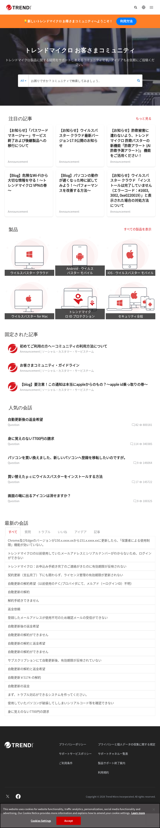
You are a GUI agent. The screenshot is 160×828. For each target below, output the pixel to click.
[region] (80, 815)
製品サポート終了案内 (111, 763)
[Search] (138, 80)
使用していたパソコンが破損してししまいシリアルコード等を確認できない (61, 703)
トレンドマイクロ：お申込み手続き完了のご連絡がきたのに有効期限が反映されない (67, 566)
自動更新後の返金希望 (23, 626)
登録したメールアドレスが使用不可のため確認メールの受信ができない (58, 617)
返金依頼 (14, 609)
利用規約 (103, 772)
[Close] (153, 809)
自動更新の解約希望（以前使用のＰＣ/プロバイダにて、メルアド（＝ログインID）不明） (70, 583)
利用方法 (126, 21)
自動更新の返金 (19, 686)
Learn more (138, 813)
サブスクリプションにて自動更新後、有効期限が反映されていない (54, 660)
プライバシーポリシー (72, 744)
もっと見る (143, 118)
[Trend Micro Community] (19, 7)
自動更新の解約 (19, 591)
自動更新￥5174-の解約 (24, 677)
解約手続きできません (23, 600)
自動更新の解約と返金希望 (26, 643)
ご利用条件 (66, 763)
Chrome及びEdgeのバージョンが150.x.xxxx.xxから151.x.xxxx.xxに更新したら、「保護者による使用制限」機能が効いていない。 (79, 542)
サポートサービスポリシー (75, 753)
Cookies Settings (41, 821)
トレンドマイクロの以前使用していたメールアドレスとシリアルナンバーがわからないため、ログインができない (79, 555)
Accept (68, 821)
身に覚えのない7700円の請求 (28, 711)
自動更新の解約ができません (28, 634)
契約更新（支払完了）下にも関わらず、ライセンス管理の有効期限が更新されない (65, 574)
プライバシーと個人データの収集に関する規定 (126, 744)
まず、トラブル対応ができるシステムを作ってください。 (48, 694)
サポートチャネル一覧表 (113, 753)
